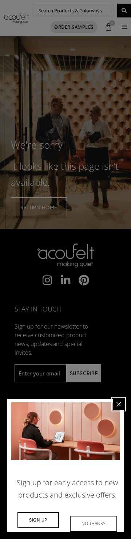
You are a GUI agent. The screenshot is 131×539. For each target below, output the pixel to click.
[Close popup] (118, 404)
